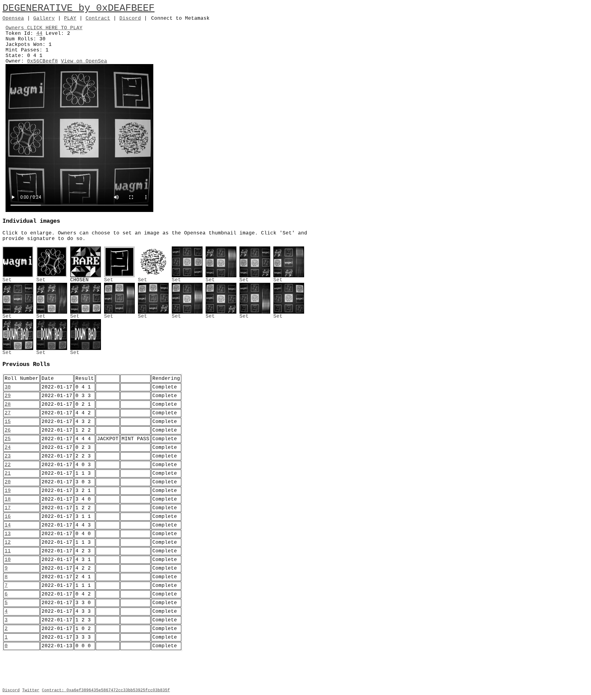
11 (8, 551)
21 (8, 473)
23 (8, 456)
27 (8, 413)
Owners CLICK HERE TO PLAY (44, 28)
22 (8, 465)
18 (8, 499)
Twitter (30, 690)
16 (8, 516)
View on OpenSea (84, 61)
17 (8, 508)
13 (8, 534)
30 (8, 387)
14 (8, 525)
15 (8, 422)
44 (39, 33)
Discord (130, 18)
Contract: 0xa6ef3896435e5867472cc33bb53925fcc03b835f (106, 690)
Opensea (13, 18)
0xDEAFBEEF (125, 8)
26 (8, 430)
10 (8, 560)
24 (8, 447)
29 (8, 396)
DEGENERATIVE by (49, 8)
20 (8, 482)
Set (7, 280)
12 (8, 542)
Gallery (44, 18)
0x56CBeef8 (42, 61)
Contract (98, 18)
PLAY (70, 18)
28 (8, 404)
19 (8, 491)
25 (8, 439)
